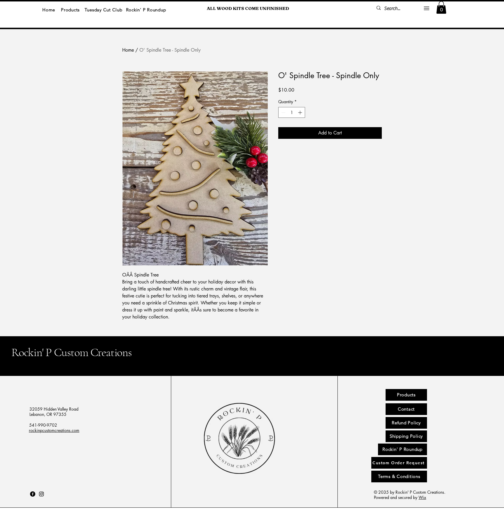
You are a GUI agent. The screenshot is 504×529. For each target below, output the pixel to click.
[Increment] (300, 112)
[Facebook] (32, 494)
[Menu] (426, 8)
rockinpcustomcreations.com (54, 430)
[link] (441, 7)
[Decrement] (282, 112)
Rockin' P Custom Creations (71, 352)
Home (128, 50)
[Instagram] (41, 494)
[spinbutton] (291, 112)
